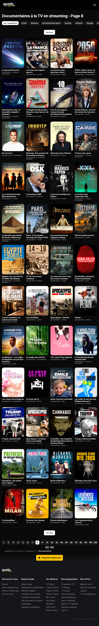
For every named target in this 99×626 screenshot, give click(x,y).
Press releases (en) (10, 587)
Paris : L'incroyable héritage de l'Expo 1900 (37, 236)
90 (86, 542)
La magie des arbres (35, 357)
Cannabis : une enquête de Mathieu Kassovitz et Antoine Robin (61, 441)
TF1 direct (50, 584)
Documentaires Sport (51, 23)
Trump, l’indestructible (85, 439)
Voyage (90, 23)
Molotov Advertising (10, 591)
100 (90, 542)
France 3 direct (52, 591)
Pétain (78, 318)
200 (95, 542)
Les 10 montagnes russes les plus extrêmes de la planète (61, 112)
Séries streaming (68, 597)
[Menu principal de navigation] (94, 4)
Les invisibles (32, 318)
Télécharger (26, 604)
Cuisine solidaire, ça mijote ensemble (11, 319)
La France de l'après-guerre (36, 71)
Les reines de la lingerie (13, 399)
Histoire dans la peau (84, 235)
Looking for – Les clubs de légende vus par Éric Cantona (12, 359)
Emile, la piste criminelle (61, 399)
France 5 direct (52, 594)
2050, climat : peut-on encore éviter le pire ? (85, 71)
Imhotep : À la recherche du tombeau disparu (37, 154)
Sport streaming (68, 600)
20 (52, 542)
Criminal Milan (8, 520)
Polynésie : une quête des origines (11, 482)
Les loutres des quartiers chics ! (57, 71)
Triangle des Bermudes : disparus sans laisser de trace (37, 112)
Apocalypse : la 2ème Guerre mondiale (36, 440)
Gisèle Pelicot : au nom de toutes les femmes (85, 111)
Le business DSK (33, 194)
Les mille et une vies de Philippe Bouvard (85, 400)
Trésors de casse (83, 153)
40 (61, 542)
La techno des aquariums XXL (81, 195)
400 (52, 547)
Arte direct (50, 600)
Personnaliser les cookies (31, 600)
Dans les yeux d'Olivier (60, 153)
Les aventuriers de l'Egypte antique (59, 236)
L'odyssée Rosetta (10, 70)
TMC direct (51, 607)
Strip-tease (31, 481)
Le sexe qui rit (32, 399)
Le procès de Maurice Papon (60, 195)
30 (57, 542)
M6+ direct (50, 597)
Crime (24, 23)
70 (76, 542)
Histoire (79, 23)
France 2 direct (52, 587)
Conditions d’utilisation (30, 597)
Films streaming (67, 594)
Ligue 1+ (83, 591)
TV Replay (65, 587)
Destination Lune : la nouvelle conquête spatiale (11, 112)
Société (68, 23)
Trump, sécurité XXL (11, 439)
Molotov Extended (88, 587)
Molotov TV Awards (69, 604)
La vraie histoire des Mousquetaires (11, 195)
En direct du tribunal (35, 520)
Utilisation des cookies (30, 594)
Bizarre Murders (58, 481)
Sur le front (7, 153)
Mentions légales (28, 591)
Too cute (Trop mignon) (61, 357)
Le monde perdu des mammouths (84, 358)
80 (81, 542)
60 (71, 542)
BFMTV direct (52, 610)
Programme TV (67, 584)
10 (47, 542)
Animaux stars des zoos (86, 481)
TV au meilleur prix (87, 594)
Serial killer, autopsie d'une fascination (84, 277)
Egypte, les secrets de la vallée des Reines (12, 277)
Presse (5, 584)
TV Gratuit (65, 591)
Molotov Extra (86, 584)
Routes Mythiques (58, 520)
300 (47, 547)
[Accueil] (9, 4)
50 (66, 542)
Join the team (7, 594)
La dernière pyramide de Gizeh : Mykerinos (12, 236)
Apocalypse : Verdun (59, 318)
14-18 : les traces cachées (34, 277)
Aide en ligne (26, 584)
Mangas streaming (69, 607)
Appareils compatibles (30, 607)
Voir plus (49, 32)
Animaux (34, 23)
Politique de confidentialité (32, 587)
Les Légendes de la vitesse (83, 521)
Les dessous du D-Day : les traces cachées (61, 277)
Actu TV (64, 610)
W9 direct (50, 604)
